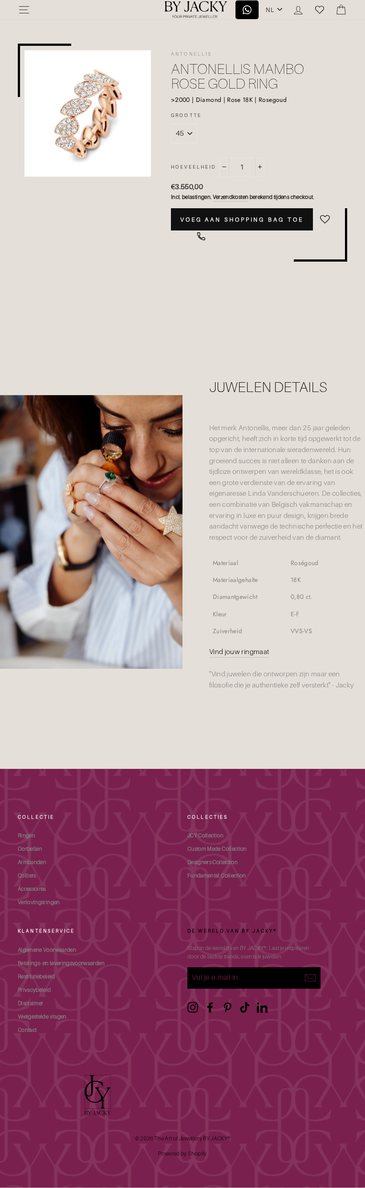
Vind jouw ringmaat (239, 651)
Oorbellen (30, 848)
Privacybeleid (34, 989)
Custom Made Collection (217, 848)
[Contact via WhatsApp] (201, 236)
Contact (27, 1029)
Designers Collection (212, 862)
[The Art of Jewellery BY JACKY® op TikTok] (244, 1007)
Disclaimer (31, 1003)
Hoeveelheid (193, 167)
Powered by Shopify (182, 1153)
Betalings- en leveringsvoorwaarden (61, 963)
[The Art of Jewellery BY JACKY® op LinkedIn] (262, 1007)
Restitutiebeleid (36, 976)
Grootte (186, 115)
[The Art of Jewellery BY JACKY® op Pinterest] (227, 1007)
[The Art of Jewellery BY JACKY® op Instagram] (192, 1007)
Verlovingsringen (39, 902)
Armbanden (32, 862)
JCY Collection (205, 835)
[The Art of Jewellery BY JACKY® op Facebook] (210, 1007)
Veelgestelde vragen (42, 1016)
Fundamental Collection (216, 875)
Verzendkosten (231, 197)
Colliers (27, 875)
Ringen (26, 835)
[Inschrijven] (310, 978)
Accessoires (32, 888)
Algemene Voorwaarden (47, 949)
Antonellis (191, 54)
